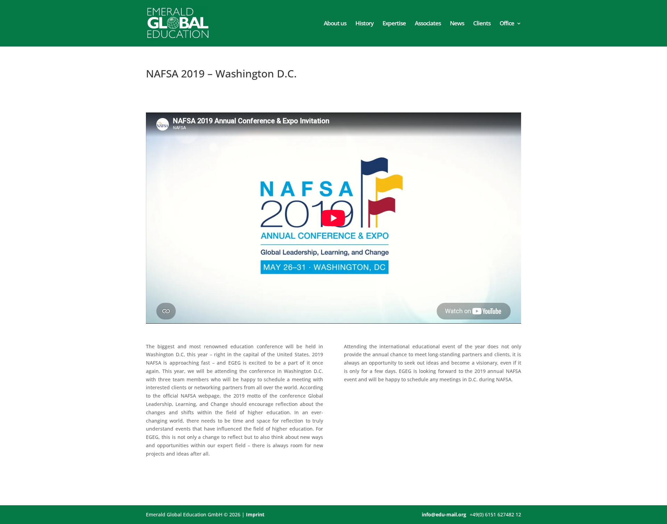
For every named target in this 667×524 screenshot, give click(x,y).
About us (335, 24)
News (457, 24)
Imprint (255, 514)
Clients (482, 24)
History (364, 24)
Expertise (394, 24)
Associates (428, 24)
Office (507, 24)
